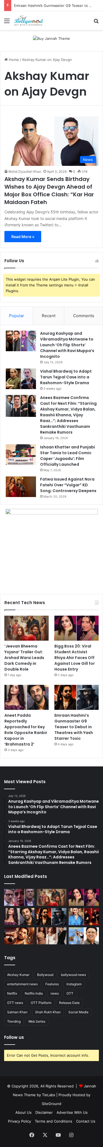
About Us (23, 1112)
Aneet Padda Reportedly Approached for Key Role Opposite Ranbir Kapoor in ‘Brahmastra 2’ (25, 730)
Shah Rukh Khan (48, 1012)
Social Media (78, 1012)
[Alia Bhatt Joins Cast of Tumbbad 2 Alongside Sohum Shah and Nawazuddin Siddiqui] (84, 916)
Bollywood (45, 975)
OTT (69, 993)
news (55, 993)
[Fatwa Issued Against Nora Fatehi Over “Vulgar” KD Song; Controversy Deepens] (21, 486)
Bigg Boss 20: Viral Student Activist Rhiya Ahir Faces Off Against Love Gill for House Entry (74, 657)
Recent (48, 315)
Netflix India (34, 993)
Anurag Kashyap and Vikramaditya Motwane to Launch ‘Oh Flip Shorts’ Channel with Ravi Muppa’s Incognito (67, 345)
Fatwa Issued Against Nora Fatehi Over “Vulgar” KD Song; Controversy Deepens (68, 484)
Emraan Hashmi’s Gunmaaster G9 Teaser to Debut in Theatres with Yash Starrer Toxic (73, 727)
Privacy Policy (19, 1121)
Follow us (14, 1037)
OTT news (15, 1003)
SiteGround (51, 1103)
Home (13, 59)
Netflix (12, 993)
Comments (83, 315)
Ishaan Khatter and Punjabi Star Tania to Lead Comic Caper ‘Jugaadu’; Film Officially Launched (67, 455)
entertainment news (22, 984)
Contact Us (85, 1121)
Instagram (74, 984)
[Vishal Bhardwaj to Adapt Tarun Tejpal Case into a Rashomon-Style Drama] (21, 379)
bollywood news (73, 975)
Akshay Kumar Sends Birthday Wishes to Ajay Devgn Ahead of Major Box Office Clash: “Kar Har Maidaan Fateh (49, 190)
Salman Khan (17, 1012)
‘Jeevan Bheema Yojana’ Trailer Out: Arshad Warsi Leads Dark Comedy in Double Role (24, 657)
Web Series (36, 1021)
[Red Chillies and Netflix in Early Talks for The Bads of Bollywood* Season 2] (19, 935)
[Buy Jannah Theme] (51, 38)
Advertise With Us (72, 1112)
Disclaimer (44, 1112)
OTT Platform (41, 1003)
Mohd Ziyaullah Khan (25, 171)
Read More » (22, 236)
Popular (16, 315)
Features (52, 984)
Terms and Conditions (53, 1121)
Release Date (69, 1003)
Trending (14, 1021)
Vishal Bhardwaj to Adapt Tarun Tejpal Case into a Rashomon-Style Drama (66, 377)
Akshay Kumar (18, 975)
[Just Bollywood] (28, 20)
